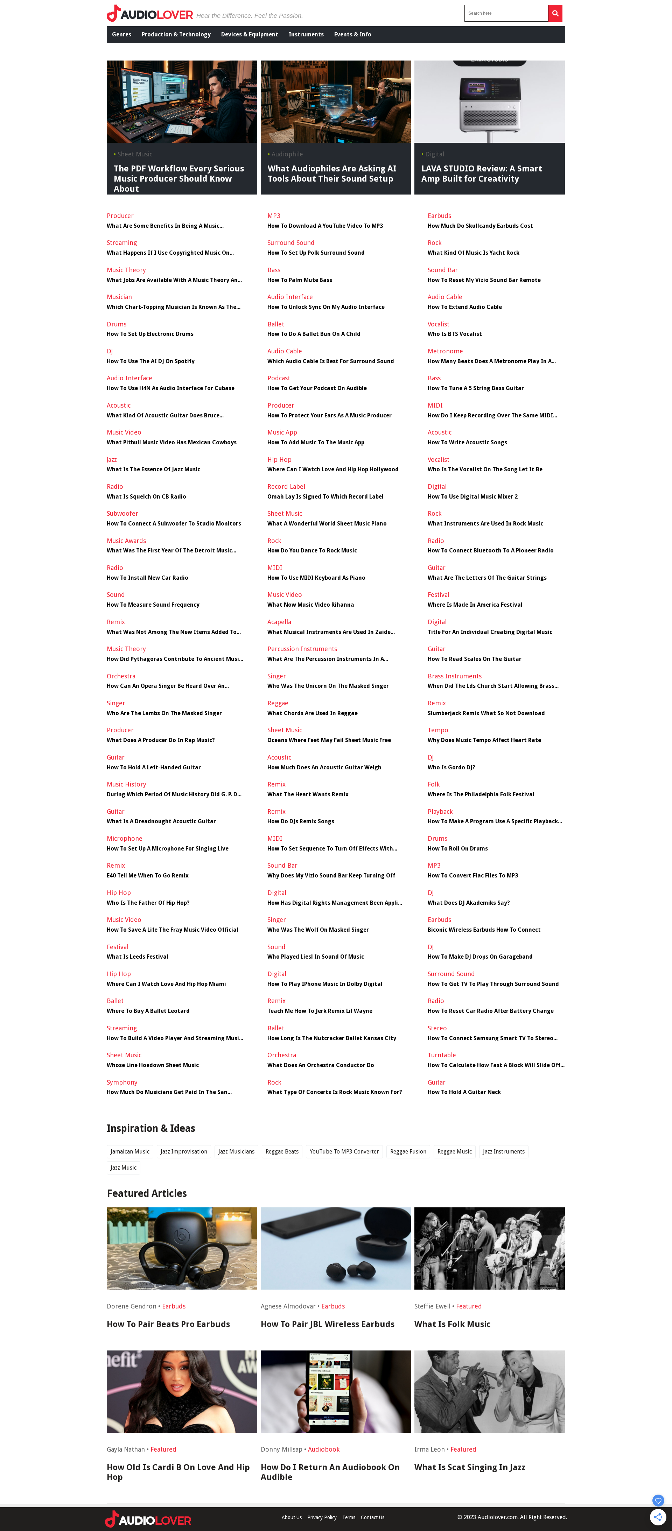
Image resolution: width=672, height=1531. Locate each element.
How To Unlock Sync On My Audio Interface (326, 307)
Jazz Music (123, 1167)
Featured (469, 1306)
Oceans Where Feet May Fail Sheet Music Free (329, 740)
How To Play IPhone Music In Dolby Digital (325, 984)
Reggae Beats (282, 1151)
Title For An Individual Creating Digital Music (490, 632)
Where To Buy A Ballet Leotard (148, 1011)
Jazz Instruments (504, 1151)
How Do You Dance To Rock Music (312, 551)
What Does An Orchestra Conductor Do (320, 1065)
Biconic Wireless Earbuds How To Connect (484, 930)
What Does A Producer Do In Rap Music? (161, 740)
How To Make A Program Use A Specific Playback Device (493, 821)
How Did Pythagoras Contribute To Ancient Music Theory (174, 659)
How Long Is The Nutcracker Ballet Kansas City (331, 1038)
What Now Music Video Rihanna (310, 605)
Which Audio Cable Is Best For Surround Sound (330, 361)
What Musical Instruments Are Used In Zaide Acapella (329, 632)
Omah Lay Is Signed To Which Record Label (325, 497)
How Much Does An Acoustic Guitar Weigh (324, 767)
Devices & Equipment (249, 34)
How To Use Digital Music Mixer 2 (473, 497)
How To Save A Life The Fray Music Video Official (172, 930)
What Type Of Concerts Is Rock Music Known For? (334, 1092)
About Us (292, 1517)
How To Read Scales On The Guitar (475, 659)
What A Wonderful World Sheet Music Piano (327, 524)
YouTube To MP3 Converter (344, 1151)
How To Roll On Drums (458, 849)
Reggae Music (455, 1151)
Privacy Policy (322, 1517)
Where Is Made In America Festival (475, 605)
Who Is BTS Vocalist (455, 334)
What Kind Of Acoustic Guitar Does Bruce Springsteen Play (163, 415)
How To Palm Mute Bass (299, 280)
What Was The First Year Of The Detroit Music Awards (169, 551)
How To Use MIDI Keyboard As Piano (316, 578)
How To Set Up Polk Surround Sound (316, 253)
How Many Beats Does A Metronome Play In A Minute (490, 361)
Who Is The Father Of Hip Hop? (148, 903)
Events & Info (352, 34)
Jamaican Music (130, 1151)
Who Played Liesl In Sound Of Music (315, 957)
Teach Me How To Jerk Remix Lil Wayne (319, 1011)
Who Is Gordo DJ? (451, 767)
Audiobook (324, 1449)
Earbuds (174, 1306)
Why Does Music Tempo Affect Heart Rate (484, 740)
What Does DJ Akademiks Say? (469, 903)
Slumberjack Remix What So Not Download (486, 713)
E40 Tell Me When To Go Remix (148, 876)
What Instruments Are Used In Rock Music (485, 524)
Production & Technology (176, 34)
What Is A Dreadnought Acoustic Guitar (161, 821)
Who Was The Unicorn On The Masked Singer (328, 686)
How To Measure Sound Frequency (153, 605)
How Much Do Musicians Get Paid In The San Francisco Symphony (167, 1092)
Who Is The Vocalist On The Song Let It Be (485, 469)
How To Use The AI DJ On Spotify (151, 361)
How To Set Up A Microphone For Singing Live (168, 849)
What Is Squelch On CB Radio (146, 497)
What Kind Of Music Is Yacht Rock (473, 253)
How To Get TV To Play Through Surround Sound (493, 984)
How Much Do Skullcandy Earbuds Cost (480, 226)
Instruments (306, 34)
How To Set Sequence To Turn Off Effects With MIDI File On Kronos (330, 849)
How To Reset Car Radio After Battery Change (491, 1011)
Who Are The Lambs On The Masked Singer (164, 713)
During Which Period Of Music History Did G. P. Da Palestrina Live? (174, 794)
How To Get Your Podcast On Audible (317, 388)
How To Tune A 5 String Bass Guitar (476, 388)
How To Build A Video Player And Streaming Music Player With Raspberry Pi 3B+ (174, 1038)
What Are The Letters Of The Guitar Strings (487, 578)
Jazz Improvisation (184, 1151)
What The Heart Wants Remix (308, 794)
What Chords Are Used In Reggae (312, 713)
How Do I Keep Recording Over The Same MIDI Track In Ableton (490, 415)
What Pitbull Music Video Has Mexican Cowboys (172, 442)
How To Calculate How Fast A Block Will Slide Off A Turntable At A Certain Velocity (496, 1065)
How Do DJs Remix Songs (300, 821)
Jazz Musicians (236, 1151)
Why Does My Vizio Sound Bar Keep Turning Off (331, 876)
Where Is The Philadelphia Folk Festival (481, 794)
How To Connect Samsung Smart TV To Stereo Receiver (490, 1038)
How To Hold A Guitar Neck (464, 1092)
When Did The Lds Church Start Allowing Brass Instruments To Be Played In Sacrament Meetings (496, 686)
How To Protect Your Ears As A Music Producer (329, 415)
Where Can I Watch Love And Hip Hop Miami (166, 984)
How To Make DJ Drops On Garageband (480, 957)
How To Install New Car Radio (147, 578)
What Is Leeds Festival (137, 957)
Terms (348, 1517)
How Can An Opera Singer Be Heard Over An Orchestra (166, 686)
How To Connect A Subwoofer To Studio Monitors (174, 524)
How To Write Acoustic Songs (467, 442)
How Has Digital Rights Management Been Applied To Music (336, 903)
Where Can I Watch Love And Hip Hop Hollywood (333, 469)
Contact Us (372, 1517)
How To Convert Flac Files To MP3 (473, 876)
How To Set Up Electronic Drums (150, 334)
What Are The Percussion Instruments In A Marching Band (325, 659)
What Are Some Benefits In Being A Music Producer (163, 226)
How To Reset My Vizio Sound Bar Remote (484, 280)
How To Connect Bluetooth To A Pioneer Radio (491, 551)
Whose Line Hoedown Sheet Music (153, 1065)
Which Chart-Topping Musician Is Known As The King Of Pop (171, 307)
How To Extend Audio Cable (465, 307)
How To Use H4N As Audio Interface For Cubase (170, 388)
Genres (121, 34)
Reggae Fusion (408, 1151)
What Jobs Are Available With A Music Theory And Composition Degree (174, 280)
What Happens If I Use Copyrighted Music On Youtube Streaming (168, 253)
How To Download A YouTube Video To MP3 (325, 226)
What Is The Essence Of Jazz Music (153, 469)
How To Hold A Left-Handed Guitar (154, 767)
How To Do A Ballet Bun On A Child (313, 334)
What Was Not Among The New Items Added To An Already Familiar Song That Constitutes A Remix (172, 632)
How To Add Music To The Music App (315, 442)
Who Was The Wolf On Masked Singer (318, 930)
